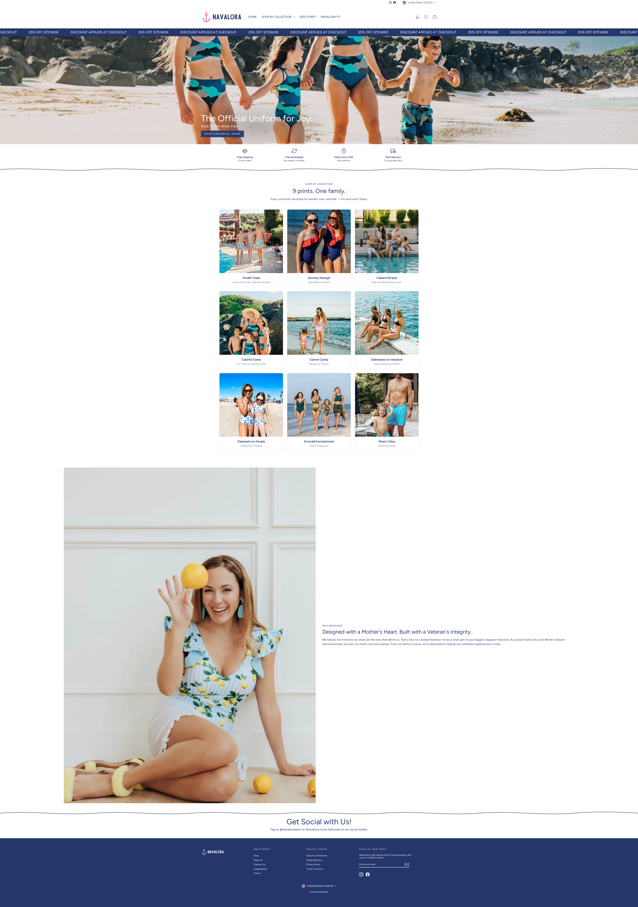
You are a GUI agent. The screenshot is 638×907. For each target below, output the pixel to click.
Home (252, 16)
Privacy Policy (313, 864)
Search (257, 873)
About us (258, 860)
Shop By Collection (277, 16)
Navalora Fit (330, 16)
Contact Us (259, 864)
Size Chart (308, 16)
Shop (256, 855)
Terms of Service (314, 869)
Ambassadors (260, 869)
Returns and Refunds (316, 855)
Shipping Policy (314, 860)
